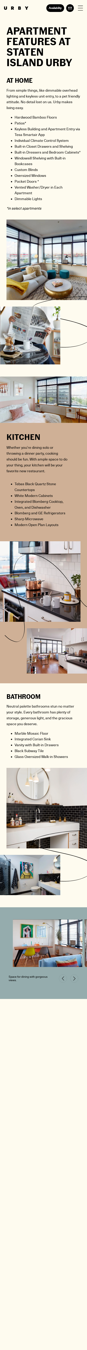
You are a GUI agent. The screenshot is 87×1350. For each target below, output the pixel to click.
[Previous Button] (63, 978)
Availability (55, 8)
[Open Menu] (80, 8)
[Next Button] (74, 978)
